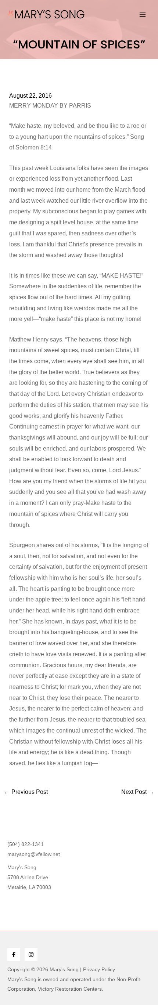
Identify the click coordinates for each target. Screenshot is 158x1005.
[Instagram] (31, 954)
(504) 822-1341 (25, 844)
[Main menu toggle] (142, 15)
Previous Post (26, 792)
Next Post (137, 792)
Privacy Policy (99, 969)
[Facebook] (13, 954)
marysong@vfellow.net (33, 854)
